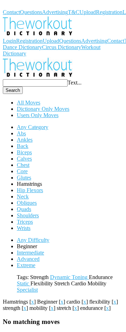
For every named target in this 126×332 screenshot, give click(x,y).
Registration (109, 12)
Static (23, 283)
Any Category (32, 127)
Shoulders (28, 215)
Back (22, 146)
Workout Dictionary (25, 6)
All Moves (28, 103)
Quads (24, 209)
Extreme (26, 265)
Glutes (24, 178)
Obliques (27, 203)
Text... (75, 83)
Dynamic (61, 277)
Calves (24, 159)
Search (13, 90)
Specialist (27, 290)
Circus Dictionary (61, 47)
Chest (23, 165)
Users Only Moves (37, 115)
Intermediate (30, 253)
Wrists (23, 228)
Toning (80, 277)
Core (22, 171)
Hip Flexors (30, 190)
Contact (11, 12)
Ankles (25, 140)
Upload (87, 12)
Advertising (55, 12)
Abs (21, 133)
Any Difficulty (33, 240)
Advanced (28, 259)
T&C (73, 12)
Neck (23, 196)
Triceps (25, 222)
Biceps (24, 152)
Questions (31, 12)
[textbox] (35, 83)
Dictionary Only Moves (43, 109)
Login (9, 41)
